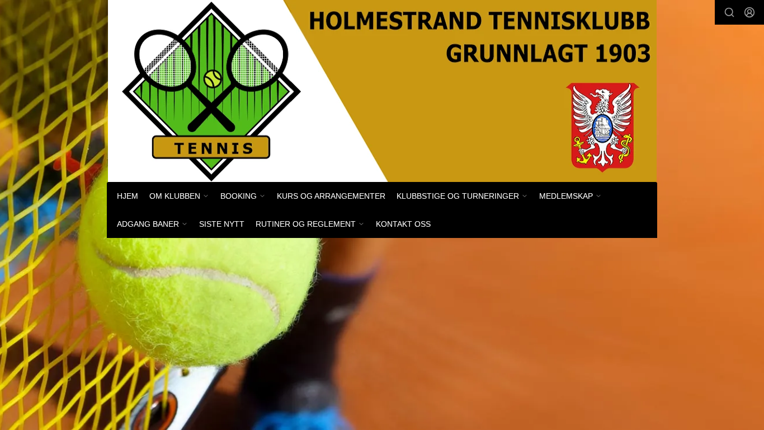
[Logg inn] (749, 12)
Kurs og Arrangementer (331, 195)
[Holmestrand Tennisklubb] (382, 91)
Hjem (127, 195)
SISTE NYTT (221, 223)
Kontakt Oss (403, 223)
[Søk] (729, 12)
